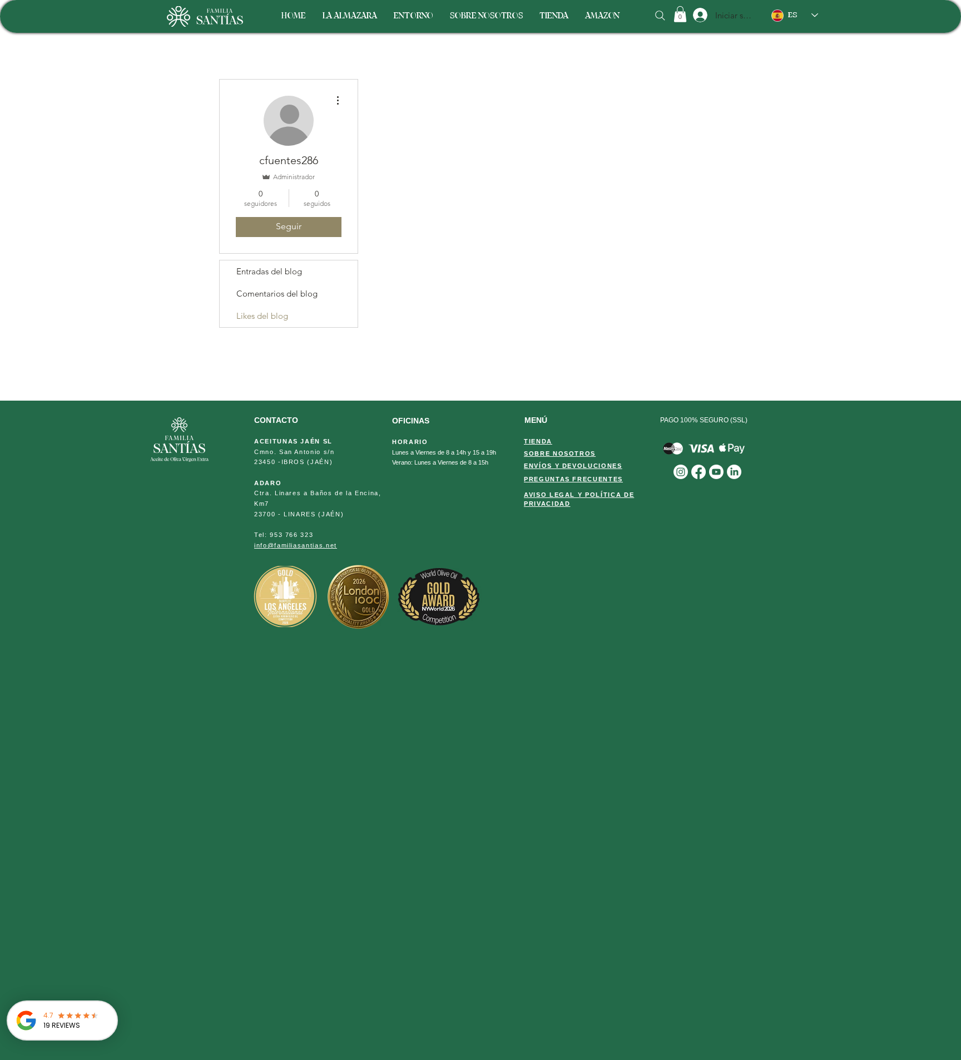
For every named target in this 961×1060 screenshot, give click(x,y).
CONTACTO (276, 420)
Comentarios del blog (277, 293)
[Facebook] (698, 472)
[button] (680, 14)
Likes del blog (262, 315)
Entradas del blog (269, 271)
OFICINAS (410, 420)
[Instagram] (680, 472)
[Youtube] (716, 472)
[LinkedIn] (734, 472)
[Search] (660, 15)
